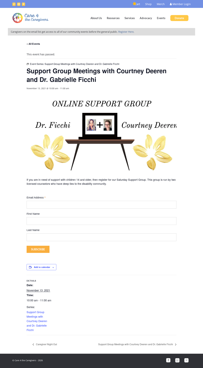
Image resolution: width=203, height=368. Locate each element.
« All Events (33, 43)
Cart (137, 4)
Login (182, 4)
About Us (96, 18)
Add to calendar (42, 267)
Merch (161, 4)
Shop (148, 4)
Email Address (36, 197)
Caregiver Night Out (46, 344)
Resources (113, 18)
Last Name (33, 230)
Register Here (126, 31)
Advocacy (146, 18)
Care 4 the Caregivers (30, 18)
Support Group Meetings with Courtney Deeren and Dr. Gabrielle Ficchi (37, 321)
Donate (179, 18)
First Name (33, 213)
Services (130, 18)
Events (161, 18)
